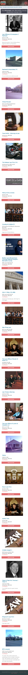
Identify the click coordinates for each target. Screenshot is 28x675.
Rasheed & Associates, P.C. (10, 69)
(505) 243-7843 (11, 462)
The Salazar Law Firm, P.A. (10, 162)
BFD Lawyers (6, 649)
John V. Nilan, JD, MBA (8, 292)
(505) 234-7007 (11, 664)
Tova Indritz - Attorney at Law (11, 133)
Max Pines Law (6, 327)
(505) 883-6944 (11, 592)
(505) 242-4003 (11, 139)
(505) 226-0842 (11, 46)
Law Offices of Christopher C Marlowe (10, 35)
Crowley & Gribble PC (8, 224)
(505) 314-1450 (11, 234)
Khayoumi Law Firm (8, 617)
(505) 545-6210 (11, 109)
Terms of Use (20, 672)
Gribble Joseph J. (7, 550)
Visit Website (4, 40)
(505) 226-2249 (11, 334)
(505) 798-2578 (11, 303)
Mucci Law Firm (7, 487)
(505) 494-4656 (11, 268)
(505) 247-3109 (11, 200)
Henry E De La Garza (8, 192)
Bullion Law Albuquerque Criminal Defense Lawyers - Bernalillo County (10, 259)
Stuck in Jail (4, 3)
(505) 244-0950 (11, 367)
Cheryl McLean (6, 102)
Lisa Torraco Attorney (8, 392)
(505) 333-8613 (11, 626)
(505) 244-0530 (11, 399)
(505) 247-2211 (11, 494)
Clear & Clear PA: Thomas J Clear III (10, 581)
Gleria (4, 455)
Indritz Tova (5, 518)
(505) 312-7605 (11, 169)
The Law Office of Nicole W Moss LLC (10, 359)
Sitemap (15, 673)
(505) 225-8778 (11, 432)
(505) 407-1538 (11, 78)
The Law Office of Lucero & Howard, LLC (10, 424)
